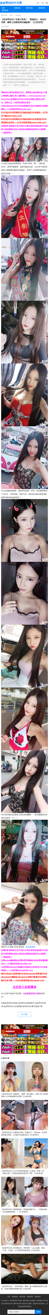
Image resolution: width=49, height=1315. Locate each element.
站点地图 (32, 1300)
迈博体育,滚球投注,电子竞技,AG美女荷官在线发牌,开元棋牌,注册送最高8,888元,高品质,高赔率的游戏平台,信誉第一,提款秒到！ (24, 129)
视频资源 (30, 1296)
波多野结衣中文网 (11, 2)
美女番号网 (30, 947)
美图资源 (17, 8)
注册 (42, 3)
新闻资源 (5, 10)
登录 (37, 3)
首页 (3, 8)
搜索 (38, 1312)
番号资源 (29, 8)
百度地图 (39, 1300)
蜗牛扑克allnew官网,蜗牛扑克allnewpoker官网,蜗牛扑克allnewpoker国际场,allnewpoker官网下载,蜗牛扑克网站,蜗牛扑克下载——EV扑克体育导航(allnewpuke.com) (24, 977)
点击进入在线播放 (24, 987)
